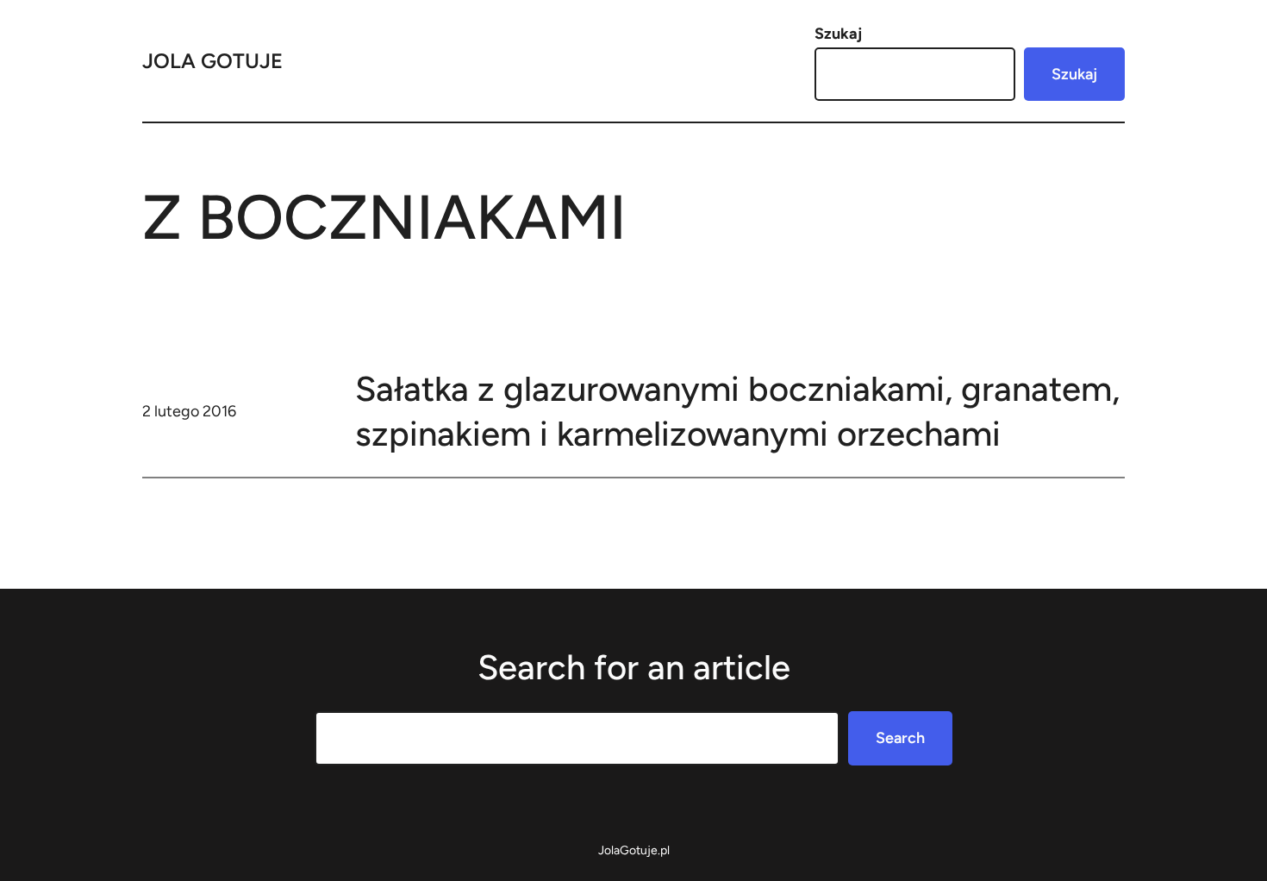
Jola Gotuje (212, 60)
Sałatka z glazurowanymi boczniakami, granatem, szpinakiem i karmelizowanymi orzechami (737, 411)
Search (900, 737)
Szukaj (838, 33)
